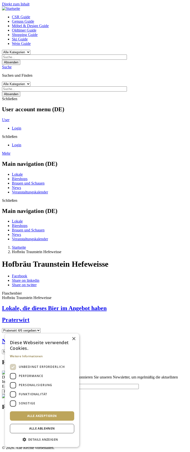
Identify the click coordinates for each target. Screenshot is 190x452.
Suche (7, 67)
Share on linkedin (25, 280)
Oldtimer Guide (24, 30)
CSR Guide (21, 17)
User (5, 120)
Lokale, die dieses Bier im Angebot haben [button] (54, 308)
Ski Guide (20, 39)
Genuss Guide (23, 21)
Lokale (17, 174)
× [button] (73, 339)
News (16, 188)
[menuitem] (100, 17)
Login (16, 128)
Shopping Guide (25, 35)
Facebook (19, 276)
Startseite (19, 247)
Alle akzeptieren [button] (42, 416)
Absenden (11, 62)
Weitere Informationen (26, 356)
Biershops (19, 179)
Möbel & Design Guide (30, 26)
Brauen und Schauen (28, 183)
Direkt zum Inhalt (15, 4)
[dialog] (42, 390)
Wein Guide (21, 43)
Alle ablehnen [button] (42, 428)
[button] (42, 439)
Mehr (6, 153)
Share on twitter (24, 285)
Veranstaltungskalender (30, 192)
